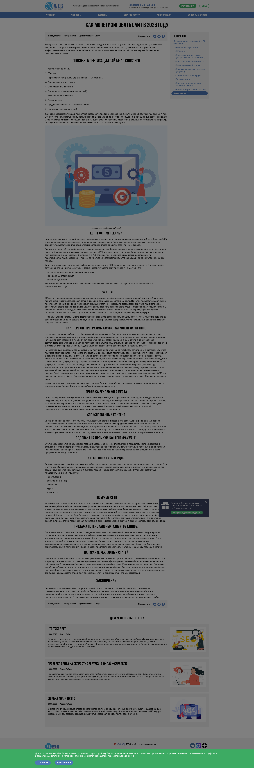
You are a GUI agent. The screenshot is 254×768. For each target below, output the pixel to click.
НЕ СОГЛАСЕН (64, 762)
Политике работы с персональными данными (111, 756)
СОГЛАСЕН (43, 762)
